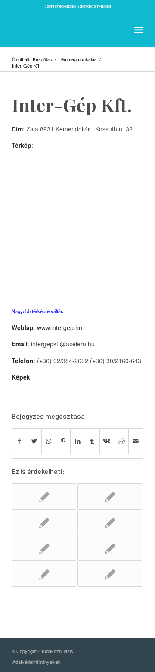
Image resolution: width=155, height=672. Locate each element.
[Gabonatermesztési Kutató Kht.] (110, 548)
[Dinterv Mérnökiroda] (110, 522)
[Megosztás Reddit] (121, 441)
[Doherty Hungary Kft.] (110, 496)
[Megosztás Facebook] (19, 441)
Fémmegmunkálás (77, 59)
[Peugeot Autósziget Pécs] (44, 548)
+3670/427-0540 (94, 6)
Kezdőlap (42, 59)
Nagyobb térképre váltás (37, 311)
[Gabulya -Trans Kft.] (44, 574)
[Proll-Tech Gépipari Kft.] (110, 574)
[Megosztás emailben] (136, 441)
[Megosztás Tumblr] (92, 441)
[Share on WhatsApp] (49, 441)
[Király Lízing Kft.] (44, 522)
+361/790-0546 (60, 6)
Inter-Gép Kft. (72, 105)
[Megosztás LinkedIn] (78, 441)
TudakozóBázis (57, 650)
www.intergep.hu (59, 327)
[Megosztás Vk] (107, 441)
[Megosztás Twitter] (34, 441)
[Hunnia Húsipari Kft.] (44, 496)
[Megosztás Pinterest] (63, 441)
